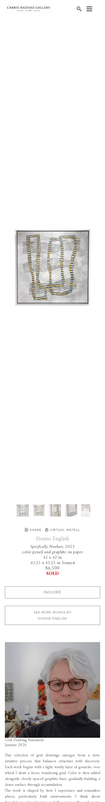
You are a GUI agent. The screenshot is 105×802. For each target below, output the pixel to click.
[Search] (79, 8)
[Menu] (89, 8)
